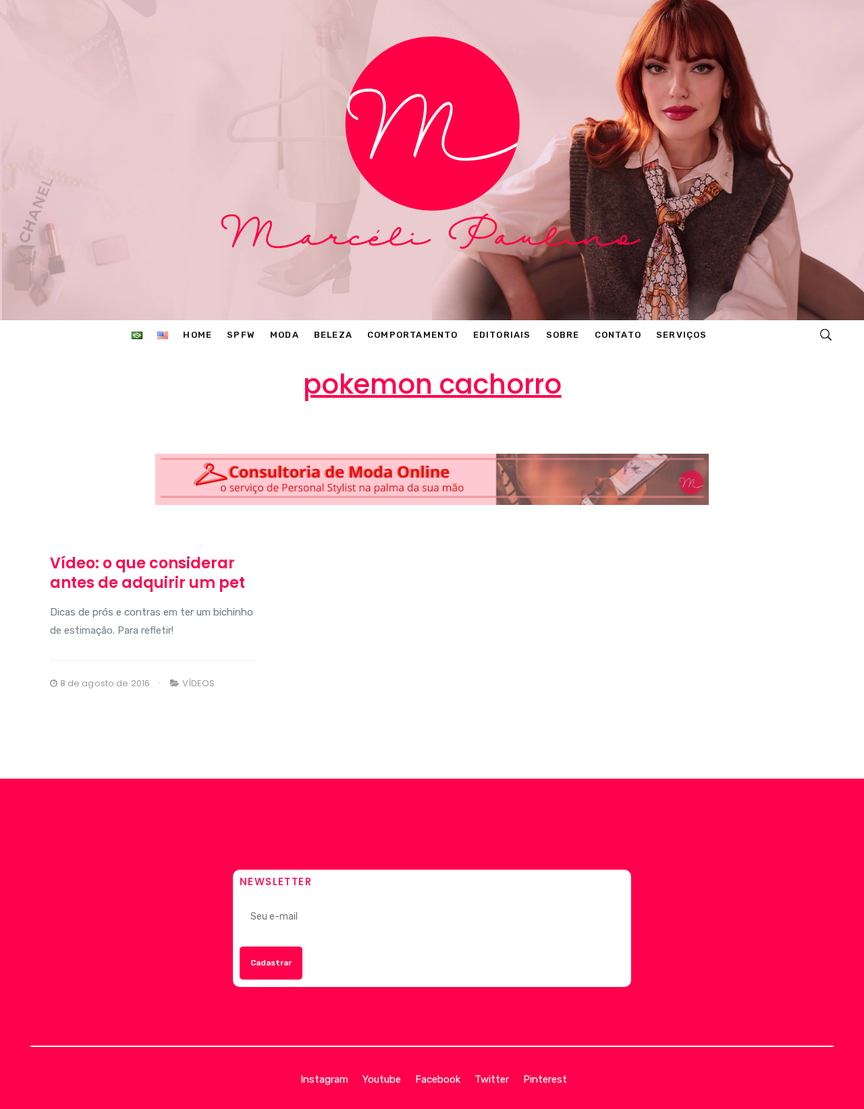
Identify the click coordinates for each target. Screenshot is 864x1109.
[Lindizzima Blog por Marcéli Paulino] (432, 160)
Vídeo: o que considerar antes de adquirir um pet (147, 573)
